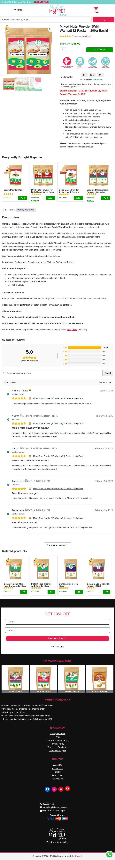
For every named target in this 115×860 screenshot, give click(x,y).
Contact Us (57, 768)
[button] (50, 29)
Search (108, 373)
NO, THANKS (57, 647)
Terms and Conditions (57, 747)
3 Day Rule (72, 329)
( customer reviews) (81, 36)
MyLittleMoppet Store (57, 10)
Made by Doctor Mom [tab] (25, 210)
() (96, 10)
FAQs (57, 737)
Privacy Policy (57, 744)
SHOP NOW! (41, 2)
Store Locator (57, 775)
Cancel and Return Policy (57, 740)
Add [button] (23, 198)
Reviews (58, 772)
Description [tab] (10, 210)
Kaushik (79, 856)
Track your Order (57, 733)
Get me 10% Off (58, 638)
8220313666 (48, 804)
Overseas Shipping (57, 750)
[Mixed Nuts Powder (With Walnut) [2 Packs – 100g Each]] (30, 398)
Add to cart (99, 49)
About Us (57, 765)
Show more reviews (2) (57, 545)
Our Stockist (57, 778)
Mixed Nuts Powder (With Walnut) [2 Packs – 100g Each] (58, 398)
